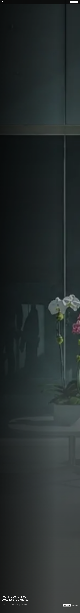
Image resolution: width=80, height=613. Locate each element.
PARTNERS (43, 1)
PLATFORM (38, 1)
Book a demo (73, 1)
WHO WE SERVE (31, 1)
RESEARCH (53, 1)
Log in (68, 1)
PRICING (48, 1)
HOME (26, 1)
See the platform (75, 605)
